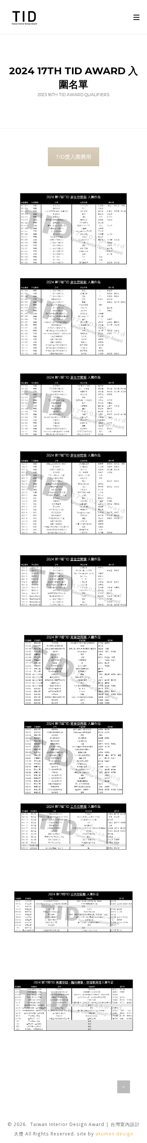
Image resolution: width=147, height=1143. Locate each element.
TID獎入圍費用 (73, 156)
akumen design (114, 1134)
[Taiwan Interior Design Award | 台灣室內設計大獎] (25, 17)
